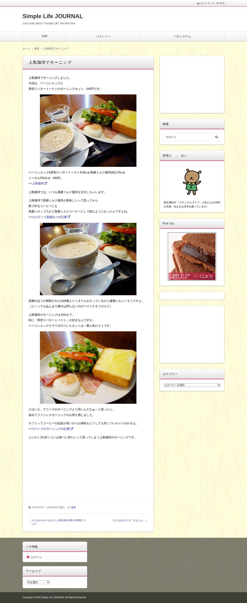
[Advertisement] (59, 467)
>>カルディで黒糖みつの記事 (48, 217)
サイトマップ (207, 3)
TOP (44, 36)
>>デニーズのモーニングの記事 (49, 428)
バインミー (103, 36)
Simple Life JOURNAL (53, 16)
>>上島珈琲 (36, 183)
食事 (73, 507)
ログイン (36, 557)
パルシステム (182, 36)
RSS (222, 3)
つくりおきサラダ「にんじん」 (128, 520)
